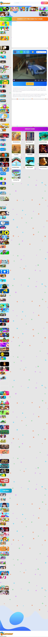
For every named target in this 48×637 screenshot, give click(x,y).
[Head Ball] (4, 214)
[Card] (3, 72)
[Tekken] (4, 428)
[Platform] (4, 312)
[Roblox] (4, 351)
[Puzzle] (4, 331)
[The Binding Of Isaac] (4, 448)
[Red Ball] (4, 341)
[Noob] (4, 292)
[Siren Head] (3, 378)
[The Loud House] (4, 453)
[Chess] (3, 87)
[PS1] (3, 325)
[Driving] (4, 137)
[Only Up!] (3, 296)
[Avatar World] (3, 500)
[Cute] (4, 511)
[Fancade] (3, 150)
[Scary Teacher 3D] (4, 370)
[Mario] (4, 253)
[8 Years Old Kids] (3, 33)
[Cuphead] (4, 127)
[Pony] (3, 558)
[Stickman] (3, 398)
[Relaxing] (4, 346)
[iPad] (4, 239)
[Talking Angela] (3, 578)
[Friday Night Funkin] (4, 166)
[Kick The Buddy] (3, 247)
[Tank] (3, 422)
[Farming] (3, 524)
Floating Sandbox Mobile (17, 167)
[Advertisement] (6, 613)
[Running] (43, 10)
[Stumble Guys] (4, 404)
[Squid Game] (4, 394)
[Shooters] (3, 373)
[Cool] (4, 117)
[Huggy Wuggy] (3, 228)
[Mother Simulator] (3, 544)
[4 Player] (4, 30)
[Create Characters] (4, 506)
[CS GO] (3, 121)
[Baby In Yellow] (4, 49)
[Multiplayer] (43, 15)
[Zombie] (3, 485)
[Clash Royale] (3, 101)
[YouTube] (4, 482)
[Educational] (4, 521)
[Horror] (4, 15)
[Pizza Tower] (3, 300)
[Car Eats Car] (4, 69)
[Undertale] (4, 472)
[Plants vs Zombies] (4, 307)
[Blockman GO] (3, 57)
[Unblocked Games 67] (4, 467)
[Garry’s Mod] (3, 174)
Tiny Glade (16, 154)
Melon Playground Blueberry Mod (32, 142)
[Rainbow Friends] (4, 336)
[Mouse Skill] (4, 287)
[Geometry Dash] (3, 184)
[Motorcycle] (3, 281)
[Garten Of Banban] (3, 179)
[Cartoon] (4, 78)
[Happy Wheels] (3, 208)
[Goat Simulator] (3, 193)
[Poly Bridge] (3, 315)
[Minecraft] (3, 266)
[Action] (24, 10)
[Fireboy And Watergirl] (4, 156)
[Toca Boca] (4, 589)
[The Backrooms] (3, 441)
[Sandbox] (3, 359)
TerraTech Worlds (16, 142)
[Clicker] (4, 107)
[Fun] (4, 171)
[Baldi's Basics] (3, 52)
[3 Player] (4, 25)
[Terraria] (4, 433)
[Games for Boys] (4, 10)
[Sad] (4, 355)
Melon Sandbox (30, 167)
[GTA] (4, 200)
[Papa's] (4, 550)
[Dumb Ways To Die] (3, 140)
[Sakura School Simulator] (3, 568)
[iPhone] (4, 244)
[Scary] (4, 365)
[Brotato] (3, 62)
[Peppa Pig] (4, 555)
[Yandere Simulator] (4, 594)
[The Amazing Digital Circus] (3, 437)
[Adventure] (33, 10)
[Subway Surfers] (4, 409)
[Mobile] (4, 273)
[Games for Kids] (4, 540)
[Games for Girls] (14, 10)
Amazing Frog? (16, 180)
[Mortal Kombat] (3, 276)
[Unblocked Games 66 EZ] (4, 462)
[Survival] (4, 414)
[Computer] (4, 112)
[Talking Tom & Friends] (3, 417)
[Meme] (4, 263)
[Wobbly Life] (3, 475)
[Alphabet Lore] (4, 39)
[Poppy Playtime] (4, 321)
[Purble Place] (3, 563)
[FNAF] (4, 161)
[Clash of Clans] (3, 96)
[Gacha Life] (4, 535)
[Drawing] (4, 516)
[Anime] (3, 495)
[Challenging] (4, 83)
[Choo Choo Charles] (3, 91)
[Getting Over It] (3, 189)
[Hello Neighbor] (3, 218)
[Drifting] (3, 130)
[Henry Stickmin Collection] (4, 224)
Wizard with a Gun (43, 154)
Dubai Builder (29, 154)
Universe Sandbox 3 (43, 167)
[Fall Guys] (3, 145)
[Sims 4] (4, 574)
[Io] (4, 234)
